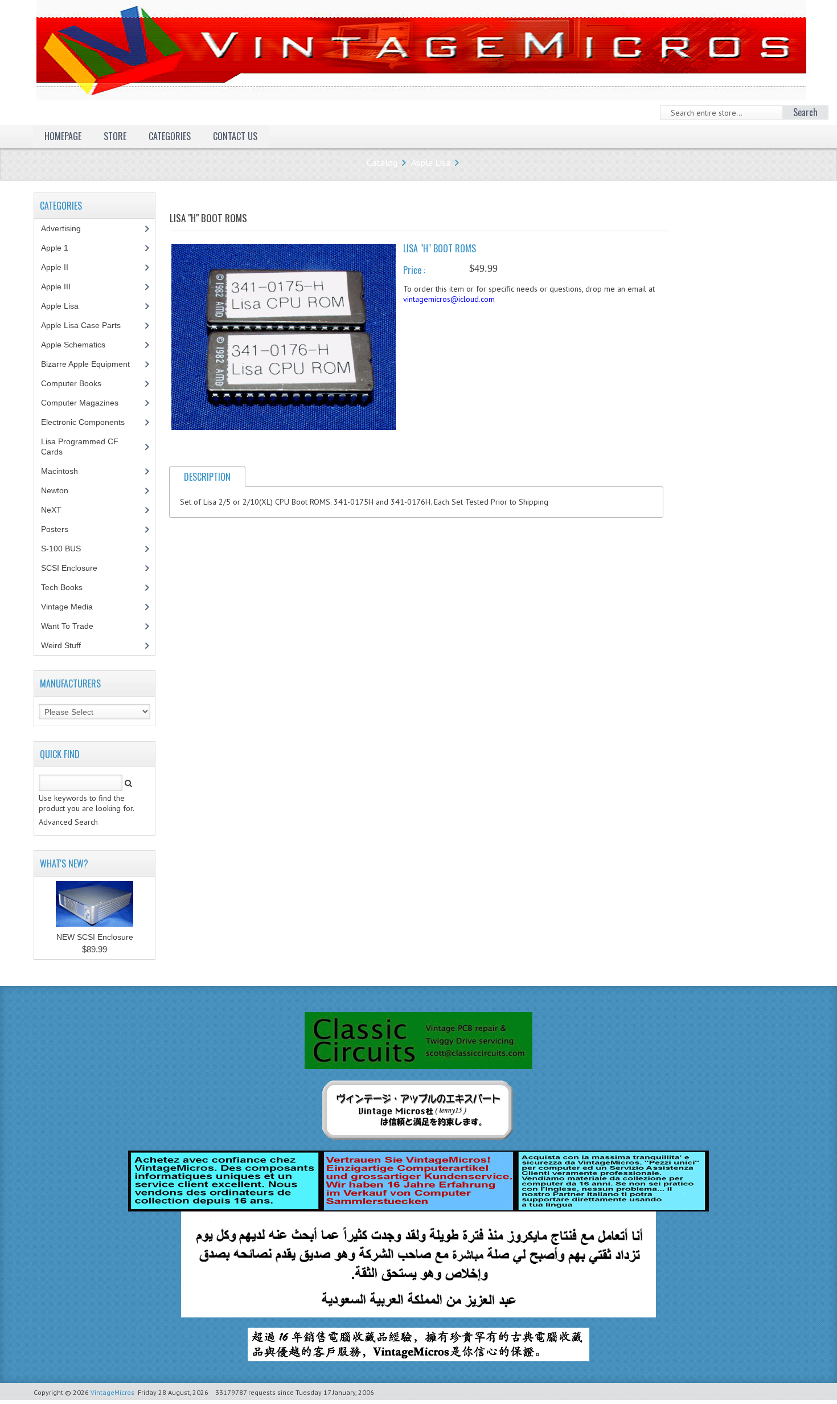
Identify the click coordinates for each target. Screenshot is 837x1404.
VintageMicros (112, 1392)
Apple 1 (61, 247)
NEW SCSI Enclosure (94, 937)
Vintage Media (73, 606)
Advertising (67, 228)
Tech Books (70, 587)
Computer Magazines (88, 402)
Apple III (62, 286)
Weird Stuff (67, 645)
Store (115, 136)
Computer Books (79, 383)
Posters (61, 529)
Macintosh (66, 471)
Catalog (382, 162)
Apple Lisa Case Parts (87, 325)
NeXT (51, 509)
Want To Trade (67, 626)
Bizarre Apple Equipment (91, 364)
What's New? (64, 863)
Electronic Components (89, 422)
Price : (414, 270)
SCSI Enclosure (75, 567)
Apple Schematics (79, 344)
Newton (54, 490)
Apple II (61, 267)
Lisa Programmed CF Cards (79, 446)
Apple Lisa (430, 162)
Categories (170, 136)
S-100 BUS (67, 548)
